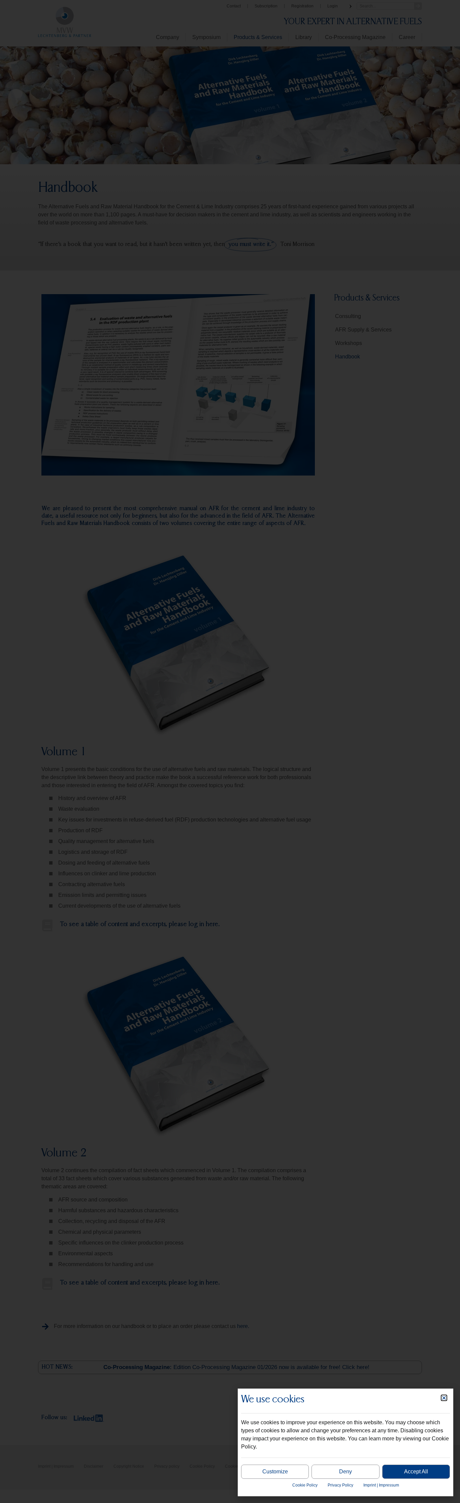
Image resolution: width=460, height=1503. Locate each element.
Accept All (416, 1471)
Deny (345, 1471)
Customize (275, 1471)
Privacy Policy (340, 1485)
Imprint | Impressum (381, 1485)
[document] (230, 751)
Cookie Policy (305, 1485)
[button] (444, 1397)
